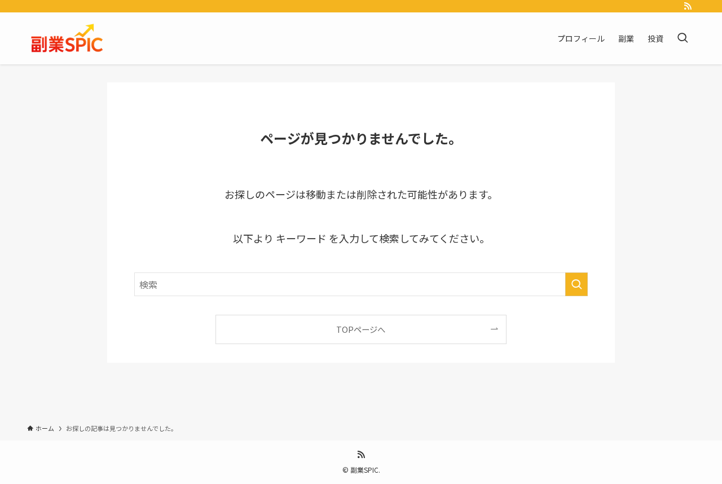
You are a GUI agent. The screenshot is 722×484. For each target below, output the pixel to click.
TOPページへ (360, 329)
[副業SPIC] (67, 38)
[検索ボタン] (682, 38)
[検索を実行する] (576, 284)
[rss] (687, 6)
